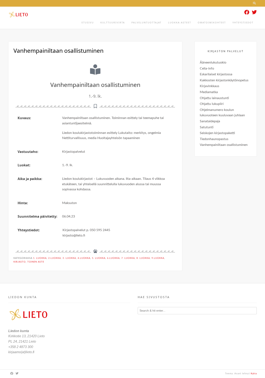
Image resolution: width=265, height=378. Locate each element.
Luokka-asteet (179, 22)
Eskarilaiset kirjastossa (216, 74)
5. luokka (98, 258)
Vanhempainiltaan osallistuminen (224, 144)
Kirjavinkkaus (209, 86)
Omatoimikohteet (212, 22)
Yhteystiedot (242, 22)
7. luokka (128, 258)
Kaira (254, 373)
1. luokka (40, 258)
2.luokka (54, 258)
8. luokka (143, 258)
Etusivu (88, 22)
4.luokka (84, 258)
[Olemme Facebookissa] (246, 12)
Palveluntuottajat (146, 22)
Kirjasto (19, 262)
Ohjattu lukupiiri (212, 104)
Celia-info (207, 68)
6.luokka (113, 258)
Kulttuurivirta (112, 22)
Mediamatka (209, 92)
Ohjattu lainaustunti (214, 98)
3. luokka (69, 258)
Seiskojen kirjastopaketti (217, 133)
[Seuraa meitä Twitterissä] (254, 12)
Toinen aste (35, 262)
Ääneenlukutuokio (213, 62)
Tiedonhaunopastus (214, 139)
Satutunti (206, 127)
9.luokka (158, 258)
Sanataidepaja (210, 121)
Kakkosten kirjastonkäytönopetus (224, 80)
